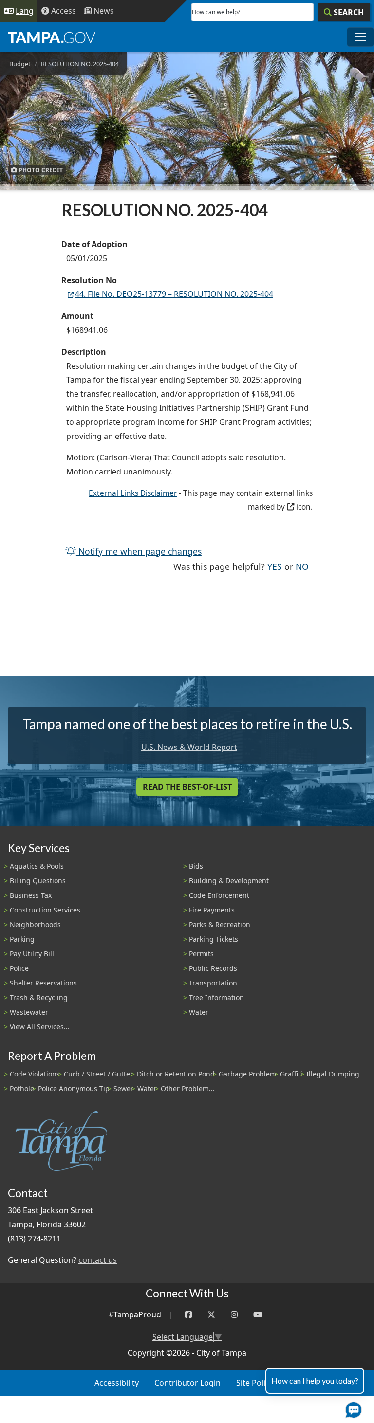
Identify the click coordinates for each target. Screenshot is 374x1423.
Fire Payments (212, 909)
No (302, 566)
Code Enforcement (219, 895)
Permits (201, 953)
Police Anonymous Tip (74, 1088)
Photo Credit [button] (40, 169)
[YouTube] (257, 1315)
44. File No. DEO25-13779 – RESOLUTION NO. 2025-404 (174, 294)
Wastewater (29, 1012)
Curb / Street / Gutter (98, 1073)
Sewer (123, 1088)
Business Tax (31, 895)
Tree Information (216, 997)
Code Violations (35, 1073)
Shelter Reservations (43, 982)
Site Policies (258, 1382)
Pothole (22, 1088)
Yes (274, 566)
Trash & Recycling (39, 997)
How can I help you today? (314, 1380)
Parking (22, 939)
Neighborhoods (35, 924)
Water (198, 1012)
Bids (196, 866)
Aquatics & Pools (37, 866)
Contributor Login (187, 1382)
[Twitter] (211, 1315)
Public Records (213, 968)
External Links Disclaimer (133, 493)
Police (19, 968)
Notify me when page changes (139, 551)
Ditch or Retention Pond (176, 1073)
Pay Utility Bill (32, 953)
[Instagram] (234, 1315)
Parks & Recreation (219, 924)
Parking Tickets (213, 939)
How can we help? (216, 12)
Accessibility (116, 1382)
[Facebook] (188, 1315)
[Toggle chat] (351, 1408)
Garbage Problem (247, 1073)
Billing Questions (38, 880)
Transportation (213, 982)
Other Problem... (188, 1088)
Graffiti (291, 1073)
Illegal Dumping (332, 1073)
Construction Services (45, 909)
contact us (97, 1260)
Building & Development (229, 880)
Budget (20, 63)
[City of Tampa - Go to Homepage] (51, 37)
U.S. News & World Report (189, 747)
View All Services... (40, 1026)
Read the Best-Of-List (187, 787)
